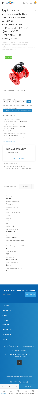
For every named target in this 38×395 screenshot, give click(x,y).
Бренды (5, 320)
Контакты (6, 325)
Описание (24, 186)
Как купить (6, 334)
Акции (4, 315)
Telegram (19, 363)
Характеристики (10, 186)
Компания (6, 310)
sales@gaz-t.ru (20, 350)
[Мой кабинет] (31, 3)
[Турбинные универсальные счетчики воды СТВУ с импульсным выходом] (19, 70)
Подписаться (30, 294)
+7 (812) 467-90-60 (14, 346)
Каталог (5, 306)
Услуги (5, 339)
